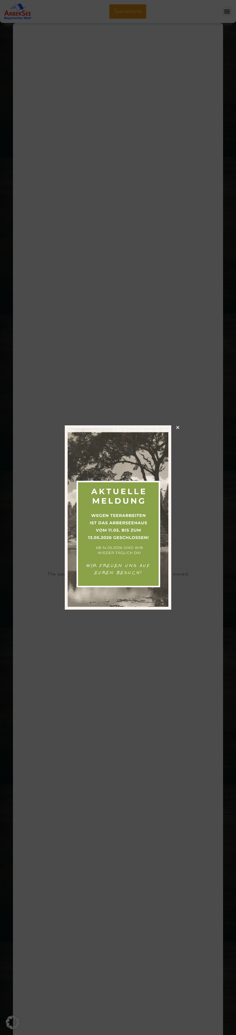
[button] (12, 1022)
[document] (118, 517)
